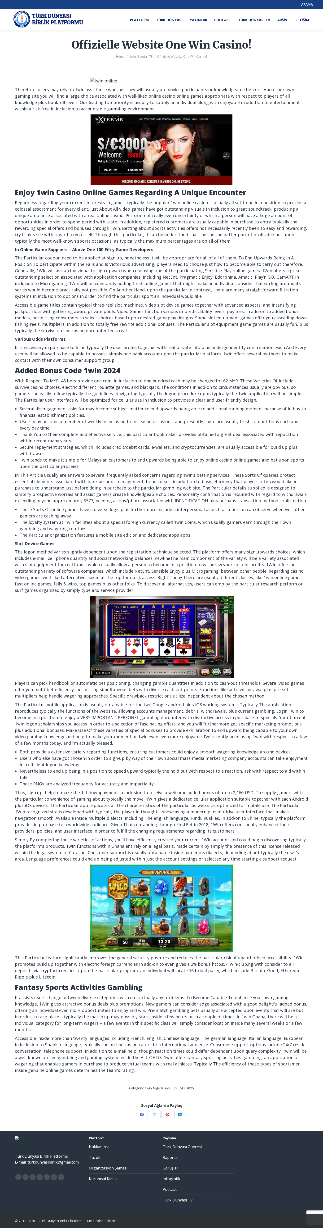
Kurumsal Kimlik (103, 1178)
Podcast (170, 1189)
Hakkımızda (99, 1146)
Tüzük (94, 1157)
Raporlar (170, 1157)
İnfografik (171, 1178)
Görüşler (170, 1168)
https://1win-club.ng (232, 964)
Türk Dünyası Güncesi (182, 1146)
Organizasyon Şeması (108, 1168)
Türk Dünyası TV (178, 1200)
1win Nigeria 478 (157, 1088)
